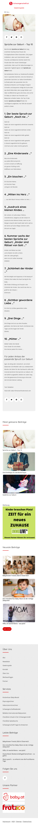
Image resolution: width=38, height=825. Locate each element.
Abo (4, 658)
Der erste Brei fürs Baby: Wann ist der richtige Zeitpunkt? (18, 599)
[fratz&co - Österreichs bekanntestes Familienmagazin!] (14, 812)
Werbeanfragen (8, 677)
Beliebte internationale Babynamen (14, 713)
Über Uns (6, 673)
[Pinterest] (16, 37)
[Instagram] (21, 37)
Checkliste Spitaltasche (10, 721)
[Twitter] (11, 37)
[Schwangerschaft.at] (19, 2)
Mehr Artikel (7, 629)
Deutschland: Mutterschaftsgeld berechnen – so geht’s (19, 755)
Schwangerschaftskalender (12, 709)
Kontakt (5, 669)
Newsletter (6, 662)
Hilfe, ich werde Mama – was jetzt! (14, 624)
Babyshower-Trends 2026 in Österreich (16, 576)
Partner (5, 681)
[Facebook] (6, 37)
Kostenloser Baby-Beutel (11, 697)
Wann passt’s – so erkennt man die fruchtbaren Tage (18, 760)
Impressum (6, 822)
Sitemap (19, 822)
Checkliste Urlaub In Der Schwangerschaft (16, 717)
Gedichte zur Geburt (9, 495)
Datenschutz (27, 822)
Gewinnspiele (19, 8)
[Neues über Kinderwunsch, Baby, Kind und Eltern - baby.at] (14, 800)
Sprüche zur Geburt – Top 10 (18, 44)
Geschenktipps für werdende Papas (14, 472)
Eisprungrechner (8, 701)
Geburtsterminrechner (10, 705)
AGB (13, 822)
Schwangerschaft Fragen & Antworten (15, 725)
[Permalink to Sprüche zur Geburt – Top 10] (19, 31)
